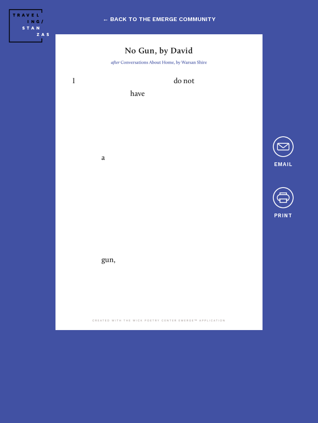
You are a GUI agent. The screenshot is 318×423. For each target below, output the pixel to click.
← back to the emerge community (159, 19)
